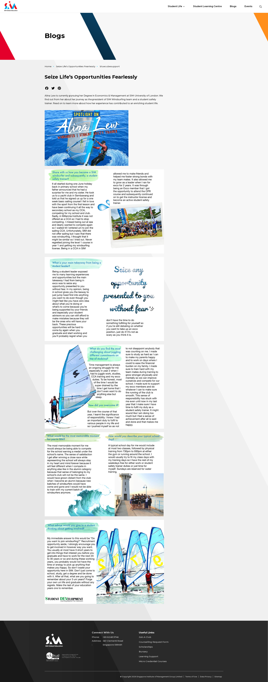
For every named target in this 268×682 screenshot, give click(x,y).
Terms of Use (191, 677)
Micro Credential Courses (153, 661)
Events (248, 6)
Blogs (233, 6)
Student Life (175, 6)
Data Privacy (205, 677)
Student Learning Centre (207, 6)
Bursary (143, 651)
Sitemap (218, 677)
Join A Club (145, 637)
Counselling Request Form (153, 642)
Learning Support (148, 656)
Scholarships (146, 646)
